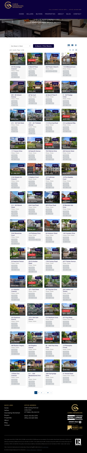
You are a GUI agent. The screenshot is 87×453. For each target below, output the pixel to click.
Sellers (30, 14)
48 (76, 50)
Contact (77, 14)
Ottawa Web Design (31, 449)
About (61, 14)
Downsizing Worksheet (12, 413)
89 (48, 392)
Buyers (39, 14)
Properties (50, 14)
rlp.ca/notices (45, 447)
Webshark (39, 449)
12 (70, 50)
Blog (68, 14)
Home (21, 14)
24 (73, 50)
